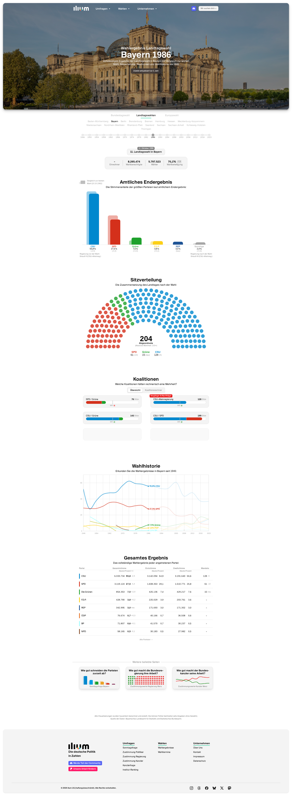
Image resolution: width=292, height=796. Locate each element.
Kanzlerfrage (129, 765)
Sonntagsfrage (130, 748)
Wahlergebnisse (166, 748)
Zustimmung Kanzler (133, 761)
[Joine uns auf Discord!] (193, 8)
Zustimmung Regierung (134, 756)
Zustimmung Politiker (133, 752)
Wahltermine (164, 752)
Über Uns (197, 748)
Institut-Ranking (130, 770)
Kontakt (197, 752)
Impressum (199, 756)
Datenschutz (199, 761)
